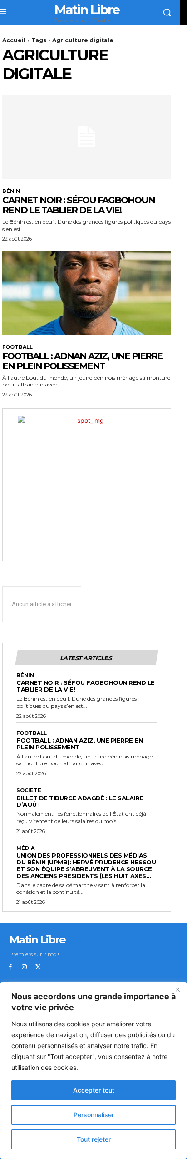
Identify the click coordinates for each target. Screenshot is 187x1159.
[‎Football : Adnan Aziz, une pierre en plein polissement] (86, 293)
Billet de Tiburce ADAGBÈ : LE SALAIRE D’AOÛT (79, 801)
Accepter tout (93, 1090)
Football (17, 347)
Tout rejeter (94, 1139)
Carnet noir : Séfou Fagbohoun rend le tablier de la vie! (78, 205)
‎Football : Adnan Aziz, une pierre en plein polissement (82, 361)
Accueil (13, 40)
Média (25, 848)
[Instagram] (24, 967)
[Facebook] (10, 967)
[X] (38, 967)
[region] (93, 1070)
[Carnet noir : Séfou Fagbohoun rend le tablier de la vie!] (86, 137)
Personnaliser (94, 1115)
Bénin (11, 191)
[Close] (177, 989)
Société (28, 790)
